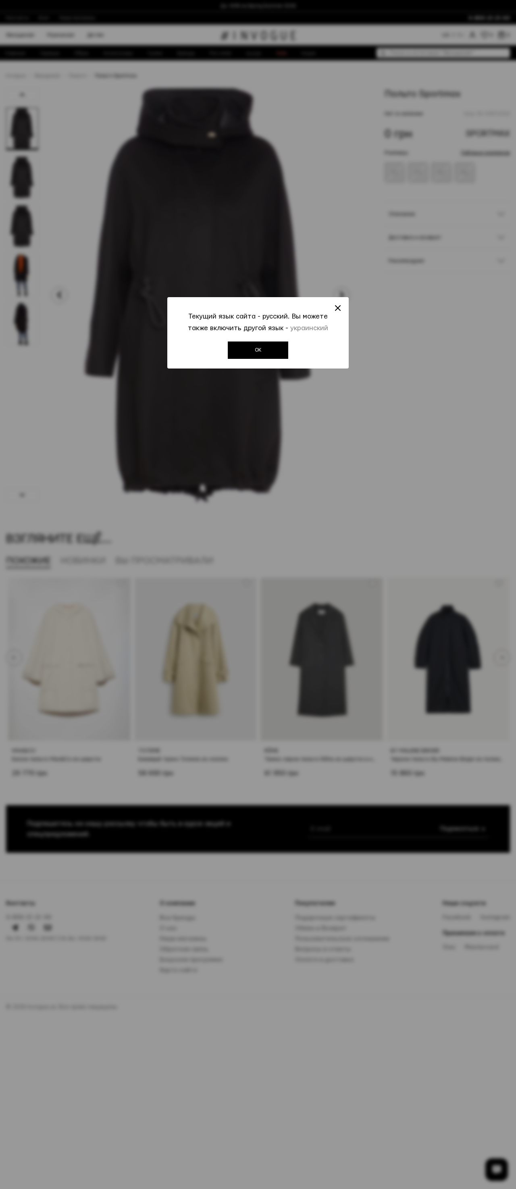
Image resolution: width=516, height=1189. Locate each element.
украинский (309, 328)
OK (258, 350)
